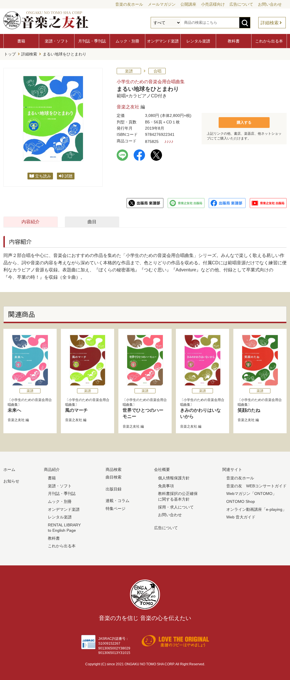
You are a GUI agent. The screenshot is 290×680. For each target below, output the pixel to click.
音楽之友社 (128, 106)
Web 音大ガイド (240, 517)
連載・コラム (117, 500)
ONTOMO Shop (240, 501)
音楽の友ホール (129, 4)
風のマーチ (76, 410)
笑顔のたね (249, 410)
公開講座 (188, 4)
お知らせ (11, 481)
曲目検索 (113, 477)
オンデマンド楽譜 (163, 41)
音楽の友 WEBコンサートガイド (256, 486)
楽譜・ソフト (57, 41)
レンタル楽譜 (198, 41)
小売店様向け (213, 4)
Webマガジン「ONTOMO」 (251, 493)
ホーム (9, 469)
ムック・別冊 (127, 41)
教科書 (234, 41)
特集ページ (115, 508)
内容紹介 (31, 221)
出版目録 (113, 489)
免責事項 (166, 486)
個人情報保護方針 (174, 478)
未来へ (14, 410)
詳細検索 (270, 22)
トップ (10, 54)
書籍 (21, 41)
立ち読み (43, 176)
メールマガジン (162, 4)
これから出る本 (269, 41)
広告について (241, 4)
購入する (244, 122)
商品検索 (113, 469)
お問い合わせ (270, 4)
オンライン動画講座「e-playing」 (256, 509)
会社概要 (162, 469)
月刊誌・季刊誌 (92, 41)
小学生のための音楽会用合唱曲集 (151, 81)
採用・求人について (176, 507)
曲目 (92, 221)
